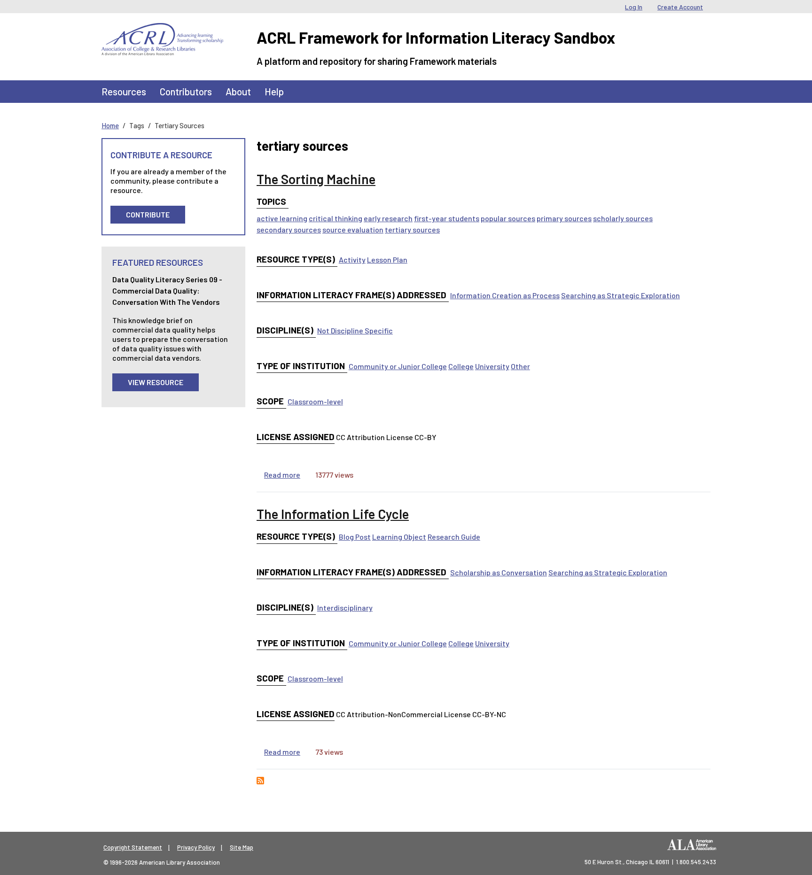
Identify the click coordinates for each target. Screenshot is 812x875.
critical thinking (335, 218)
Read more (282, 474)
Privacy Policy (196, 847)
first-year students (446, 218)
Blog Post (355, 536)
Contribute (148, 214)
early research (388, 218)
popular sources (508, 218)
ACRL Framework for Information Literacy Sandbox (436, 37)
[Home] (162, 30)
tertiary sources (412, 229)
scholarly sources (623, 218)
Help (274, 91)
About (238, 91)
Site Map (241, 847)
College (461, 366)
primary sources (564, 218)
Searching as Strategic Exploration (620, 295)
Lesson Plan (387, 259)
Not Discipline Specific (355, 330)
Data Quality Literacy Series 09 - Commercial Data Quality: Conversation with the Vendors (167, 290)
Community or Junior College (398, 366)
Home (110, 125)
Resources (124, 91)
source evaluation (352, 229)
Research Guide (454, 536)
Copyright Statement (132, 847)
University (492, 366)
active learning (282, 218)
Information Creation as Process (505, 295)
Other (520, 366)
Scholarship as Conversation (498, 572)
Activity (352, 259)
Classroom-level (315, 401)
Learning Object (399, 536)
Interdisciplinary (345, 607)
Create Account (680, 7)
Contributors (186, 91)
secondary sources (289, 229)
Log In (633, 7)
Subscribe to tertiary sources (260, 780)
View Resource (155, 382)
